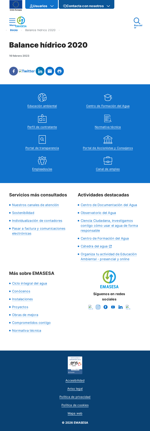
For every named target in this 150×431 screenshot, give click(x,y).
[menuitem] (41, 4)
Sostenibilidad (23, 213)
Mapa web (75, 413)
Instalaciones (22, 299)
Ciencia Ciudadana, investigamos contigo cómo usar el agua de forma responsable (109, 225)
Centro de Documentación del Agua (109, 205)
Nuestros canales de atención (35, 205)
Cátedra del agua (94, 246)
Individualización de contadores (37, 221)
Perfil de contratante (42, 127)
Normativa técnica (108, 127)
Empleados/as (42, 169)
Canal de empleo (108, 169)
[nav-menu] (52, 6)
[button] (121, 6)
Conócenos (21, 291)
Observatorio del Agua (98, 213)
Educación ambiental (42, 106)
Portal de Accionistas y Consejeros (108, 148)
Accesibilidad (75, 380)
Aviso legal (75, 388)
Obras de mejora (25, 315)
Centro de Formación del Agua (108, 106)
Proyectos (20, 307)
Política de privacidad (74, 397)
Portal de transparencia (42, 148)
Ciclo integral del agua (29, 283)
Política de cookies (75, 405)
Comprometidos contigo (31, 323)
